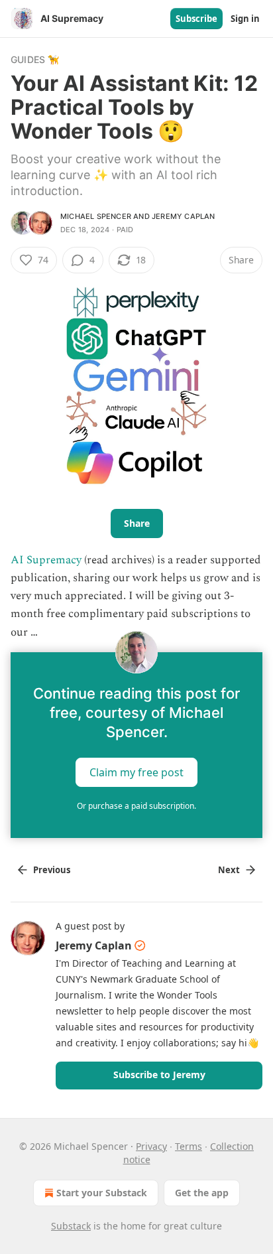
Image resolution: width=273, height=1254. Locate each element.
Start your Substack (101, 1192)
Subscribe (196, 19)
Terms (188, 1146)
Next (229, 870)
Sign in (245, 19)
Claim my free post (136, 771)
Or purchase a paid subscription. (136, 805)
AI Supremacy (46, 560)
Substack (71, 1225)
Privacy (151, 1146)
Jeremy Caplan (183, 216)
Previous (51, 870)
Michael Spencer (95, 216)
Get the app (202, 1192)
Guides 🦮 (35, 59)
